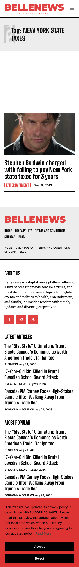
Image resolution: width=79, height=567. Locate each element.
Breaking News (15, 384)
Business (11, 364)
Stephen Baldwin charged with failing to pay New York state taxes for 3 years (38, 169)
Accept (39, 546)
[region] (39, 532)
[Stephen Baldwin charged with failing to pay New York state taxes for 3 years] (39, 134)
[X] (33, 319)
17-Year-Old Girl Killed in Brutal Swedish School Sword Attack (31, 374)
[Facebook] (9, 319)
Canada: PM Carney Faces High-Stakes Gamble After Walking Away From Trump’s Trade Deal (38, 397)
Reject (39, 558)
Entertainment (17, 185)
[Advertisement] (39, 81)
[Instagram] (21, 319)
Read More (43, 533)
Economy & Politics (19, 409)
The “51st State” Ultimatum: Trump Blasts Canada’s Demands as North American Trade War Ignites (35, 352)
